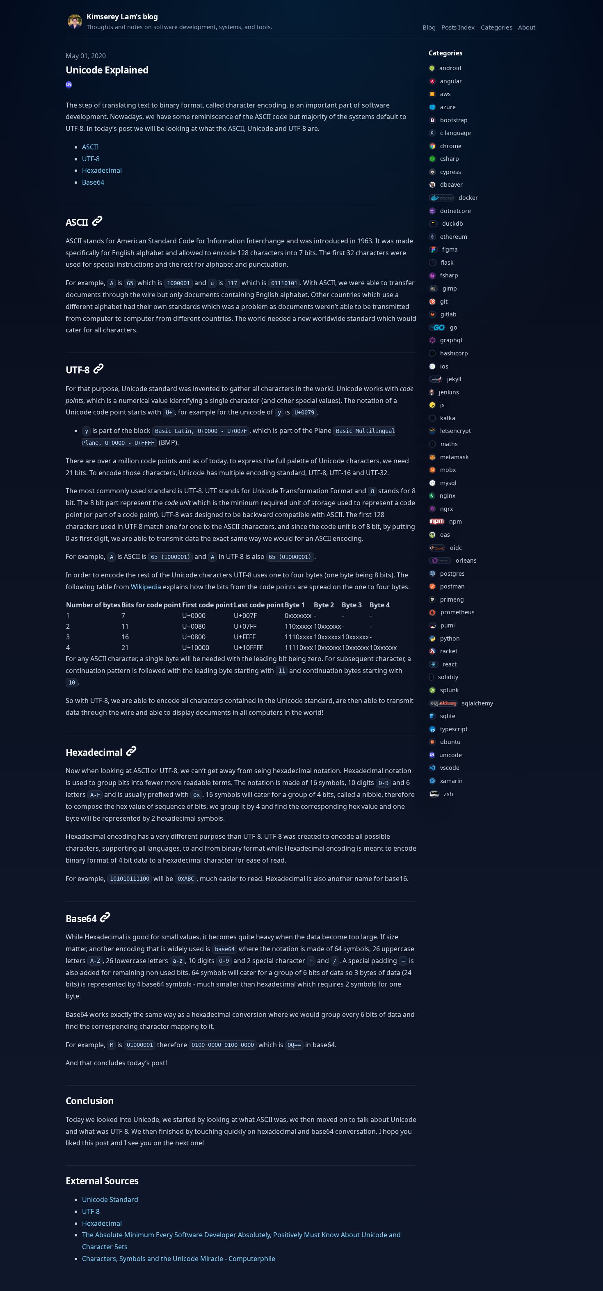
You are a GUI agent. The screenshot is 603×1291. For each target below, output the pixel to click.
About (526, 27)
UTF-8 (91, 158)
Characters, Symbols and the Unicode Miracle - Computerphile (178, 1258)
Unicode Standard (110, 1199)
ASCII (90, 146)
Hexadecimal (102, 170)
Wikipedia (146, 586)
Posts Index (458, 27)
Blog (429, 27)
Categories (496, 27)
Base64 (93, 182)
